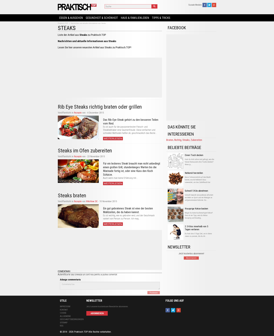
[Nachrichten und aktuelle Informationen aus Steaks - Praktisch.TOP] (77, 7)
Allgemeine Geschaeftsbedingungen (71, 318)
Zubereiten (196, 140)
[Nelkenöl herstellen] (175, 178)
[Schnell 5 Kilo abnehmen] (175, 196)
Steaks (186, 140)
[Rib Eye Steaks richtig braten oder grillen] (78, 127)
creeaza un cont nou (84, 274)
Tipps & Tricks (161, 18)
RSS (61, 325)
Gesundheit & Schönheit (102, 18)
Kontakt (64, 309)
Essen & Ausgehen (71, 18)
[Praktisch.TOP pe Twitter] (209, 5)
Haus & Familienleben (135, 18)
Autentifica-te (64, 274)
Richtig (177, 140)
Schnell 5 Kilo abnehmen (196, 190)
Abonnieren (191, 258)
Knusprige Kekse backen (196, 208)
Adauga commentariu (70, 279)
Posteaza (154, 293)
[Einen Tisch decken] (175, 161)
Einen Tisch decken (194, 155)
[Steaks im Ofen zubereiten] (78, 171)
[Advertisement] (110, 78)
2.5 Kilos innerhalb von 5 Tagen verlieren (196, 228)
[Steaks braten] (78, 216)
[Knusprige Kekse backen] (175, 214)
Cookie (63, 313)
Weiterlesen (113, 138)
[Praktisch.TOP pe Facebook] (205, 5)
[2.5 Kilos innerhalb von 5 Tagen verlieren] (175, 232)
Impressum (65, 306)
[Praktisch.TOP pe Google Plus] (214, 5)
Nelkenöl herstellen (194, 172)
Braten (169, 140)
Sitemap (64, 322)
